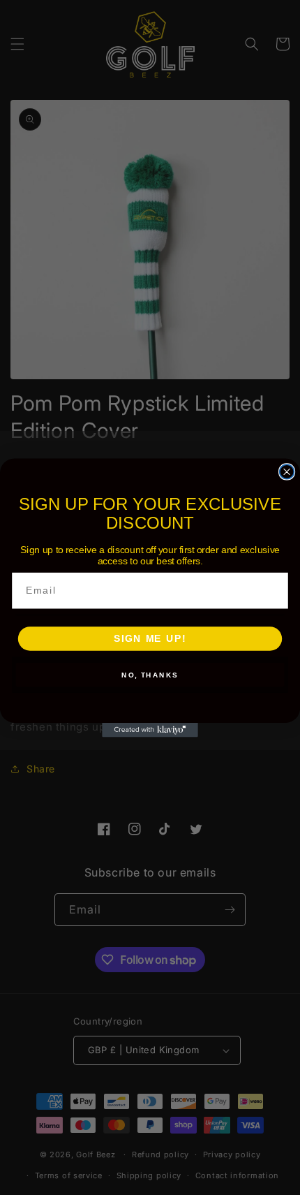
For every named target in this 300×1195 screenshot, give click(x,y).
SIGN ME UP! (150, 638)
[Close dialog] (287, 471)
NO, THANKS (150, 674)
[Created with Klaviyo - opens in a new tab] (150, 729)
